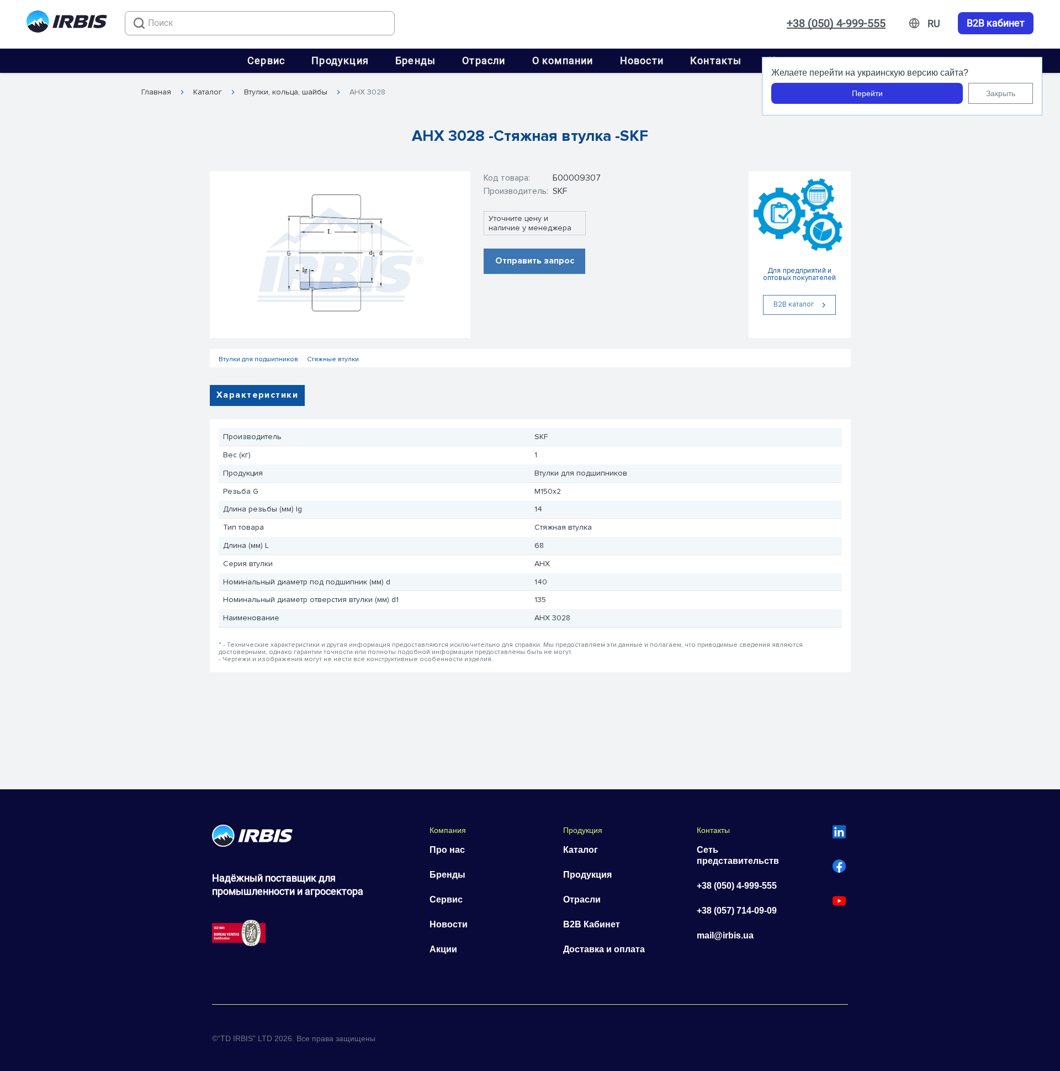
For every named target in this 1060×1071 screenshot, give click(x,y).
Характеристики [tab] (257, 394)
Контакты (716, 60)
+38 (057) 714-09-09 (737, 910)
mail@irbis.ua (725, 935)
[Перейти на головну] (66, 23)
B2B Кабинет (591, 924)
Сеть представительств (738, 855)
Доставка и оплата (604, 949)
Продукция (340, 60)
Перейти (867, 93)
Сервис (266, 60)
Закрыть (1000, 93)
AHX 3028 (367, 92)
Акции (443, 949)
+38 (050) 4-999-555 (836, 23)
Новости (642, 60)
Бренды (415, 60)
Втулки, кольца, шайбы (285, 92)
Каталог (207, 92)
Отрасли (483, 60)
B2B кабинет (996, 23)
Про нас (447, 849)
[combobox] (260, 23)
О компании (562, 60)
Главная (156, 92)
